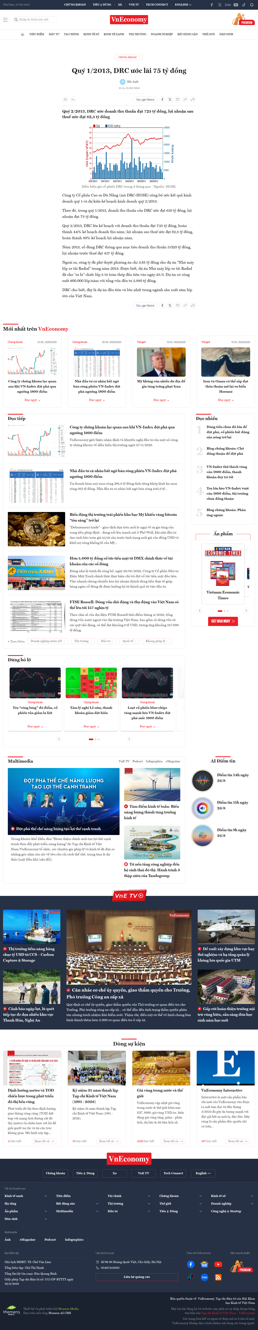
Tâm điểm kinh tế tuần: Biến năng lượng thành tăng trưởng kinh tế (151, 812)
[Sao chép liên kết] (185, 99)
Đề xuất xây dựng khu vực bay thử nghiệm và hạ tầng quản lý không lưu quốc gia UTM (226, 955)
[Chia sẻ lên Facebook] (162, 99)
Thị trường (137, 34)
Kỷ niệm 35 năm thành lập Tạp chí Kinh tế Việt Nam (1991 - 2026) (95, 1096)
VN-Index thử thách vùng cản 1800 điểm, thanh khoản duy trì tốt (227, 472)
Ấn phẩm (223, 534)
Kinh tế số (91, 34)
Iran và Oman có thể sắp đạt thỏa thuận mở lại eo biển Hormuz (225, 386)
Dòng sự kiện (129, 1044)
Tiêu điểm (36, 34)
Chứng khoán (75, 4)
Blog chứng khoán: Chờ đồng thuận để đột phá (225, 451)
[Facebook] (212, 5)
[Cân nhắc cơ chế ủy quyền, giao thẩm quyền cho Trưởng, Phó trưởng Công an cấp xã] (129, 947)
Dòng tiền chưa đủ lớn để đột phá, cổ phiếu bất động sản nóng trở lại (228, 432)
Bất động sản (187, 34)
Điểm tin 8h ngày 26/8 (232, 833)
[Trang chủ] (22, 34)
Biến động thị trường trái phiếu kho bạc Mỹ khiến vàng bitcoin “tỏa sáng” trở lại (123, 517)
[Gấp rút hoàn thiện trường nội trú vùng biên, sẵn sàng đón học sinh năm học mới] (226, 987)
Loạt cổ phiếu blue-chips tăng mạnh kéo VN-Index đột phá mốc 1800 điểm (147, 713)
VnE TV (134, 4)
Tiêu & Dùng (102, 4)
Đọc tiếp (16, 419)
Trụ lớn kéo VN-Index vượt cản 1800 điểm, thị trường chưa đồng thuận (228, 494)
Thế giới (208, 34)
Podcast (138, 761)
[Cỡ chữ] (73, 99)
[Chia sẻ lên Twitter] (170, 99)
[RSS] (218, 1277)
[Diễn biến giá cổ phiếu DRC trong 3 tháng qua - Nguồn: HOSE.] (129, 125)
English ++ (183, 4)
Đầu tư (54, 34)
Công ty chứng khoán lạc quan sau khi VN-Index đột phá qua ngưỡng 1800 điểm (32, 386)
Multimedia (20, 761)
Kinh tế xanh (114, 34)
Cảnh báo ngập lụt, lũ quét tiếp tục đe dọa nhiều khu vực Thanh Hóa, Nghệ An (28, 1014)
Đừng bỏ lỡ (19, 660)
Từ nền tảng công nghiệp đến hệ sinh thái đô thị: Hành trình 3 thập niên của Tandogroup (152, 870)
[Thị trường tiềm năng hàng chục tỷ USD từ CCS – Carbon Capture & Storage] (31, 927)
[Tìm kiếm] (16, 20)
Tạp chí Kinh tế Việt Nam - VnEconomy (228, 1313)
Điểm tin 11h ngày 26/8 (232, 805)
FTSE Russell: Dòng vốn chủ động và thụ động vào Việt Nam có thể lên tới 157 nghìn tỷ (124, 605)
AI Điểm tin (223, 761)
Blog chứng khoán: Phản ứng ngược (226, 512)
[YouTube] (236, 5)
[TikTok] (244, 5)
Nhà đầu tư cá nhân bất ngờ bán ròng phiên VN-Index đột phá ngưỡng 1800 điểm (96, 386)
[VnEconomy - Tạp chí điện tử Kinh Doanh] (129, 1159)
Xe (120, 4)
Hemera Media (68, 1309)
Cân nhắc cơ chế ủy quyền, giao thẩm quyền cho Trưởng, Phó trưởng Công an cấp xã (128, 994)
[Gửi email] (178, 99)
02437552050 (110, 1267)
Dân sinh (226, 34)
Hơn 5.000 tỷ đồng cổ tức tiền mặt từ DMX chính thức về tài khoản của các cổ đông (121, 561)
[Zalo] (228, 5)
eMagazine (173, 761)
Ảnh (8, 1239)
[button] (91, 739)
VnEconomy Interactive (221, 1091)
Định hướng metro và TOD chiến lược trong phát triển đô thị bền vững (31, 1096)
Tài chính (71, 34)
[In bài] (65, 99)
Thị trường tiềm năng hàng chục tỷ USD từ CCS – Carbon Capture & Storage (29, 955)
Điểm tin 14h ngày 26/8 (233, 778)
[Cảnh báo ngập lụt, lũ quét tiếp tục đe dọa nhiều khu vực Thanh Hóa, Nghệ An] (31, 987)
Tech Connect (157, 4)
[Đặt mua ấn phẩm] (243, 19)
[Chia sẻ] (193, 99)
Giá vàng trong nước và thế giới (160, 1093)
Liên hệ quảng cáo (137, 1277)
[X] (220, 5)
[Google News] (252, 5)
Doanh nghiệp (162, 34)
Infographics (154, 761)
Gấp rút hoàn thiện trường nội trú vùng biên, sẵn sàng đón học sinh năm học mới (226, 1014)
